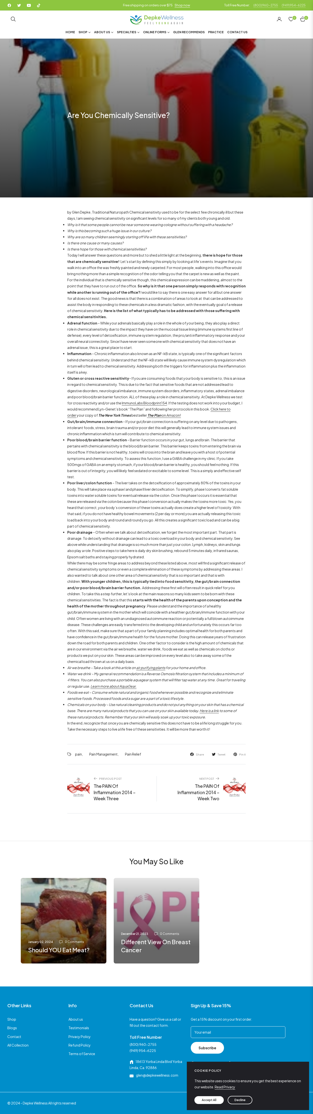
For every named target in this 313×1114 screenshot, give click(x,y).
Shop (11, 1019)
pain (78, 754)
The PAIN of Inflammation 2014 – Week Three (114, 792)
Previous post (110, 778)
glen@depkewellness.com (156, 1075)
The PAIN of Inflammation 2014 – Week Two (198, 792)
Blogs (12, 1028)
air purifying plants (150, 667)
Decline (240, 1100)
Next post (206, 778)
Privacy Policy (79, 1036)
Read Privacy (225, 1087)
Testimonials (78, 1028)
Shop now (182, 5)
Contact (14, 1036)
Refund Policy (79, 1045)
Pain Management (103, 754)
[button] (13, 19)
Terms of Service (81, 1053)
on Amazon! (164, 415)
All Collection (18, 1045)
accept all (209, 1100)
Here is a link (209, 710)
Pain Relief (133, 754)
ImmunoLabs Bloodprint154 (144, 403)
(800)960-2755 (265, 5)
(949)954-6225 (294, 5)
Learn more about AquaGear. (113, 686)
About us (75, 1019)
